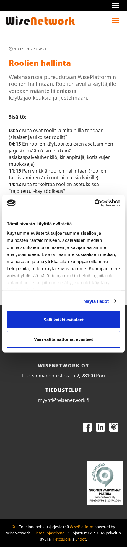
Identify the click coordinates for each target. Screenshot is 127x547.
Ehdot (80, 539)
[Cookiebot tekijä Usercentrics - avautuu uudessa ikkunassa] (94, 203)
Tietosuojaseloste (49, 532)
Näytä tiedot (96, 300)
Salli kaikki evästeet (63, 319)
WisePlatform (81, 526)
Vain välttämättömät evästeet (63, 338)
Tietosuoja (61, 539)
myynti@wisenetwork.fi (63, 400)
